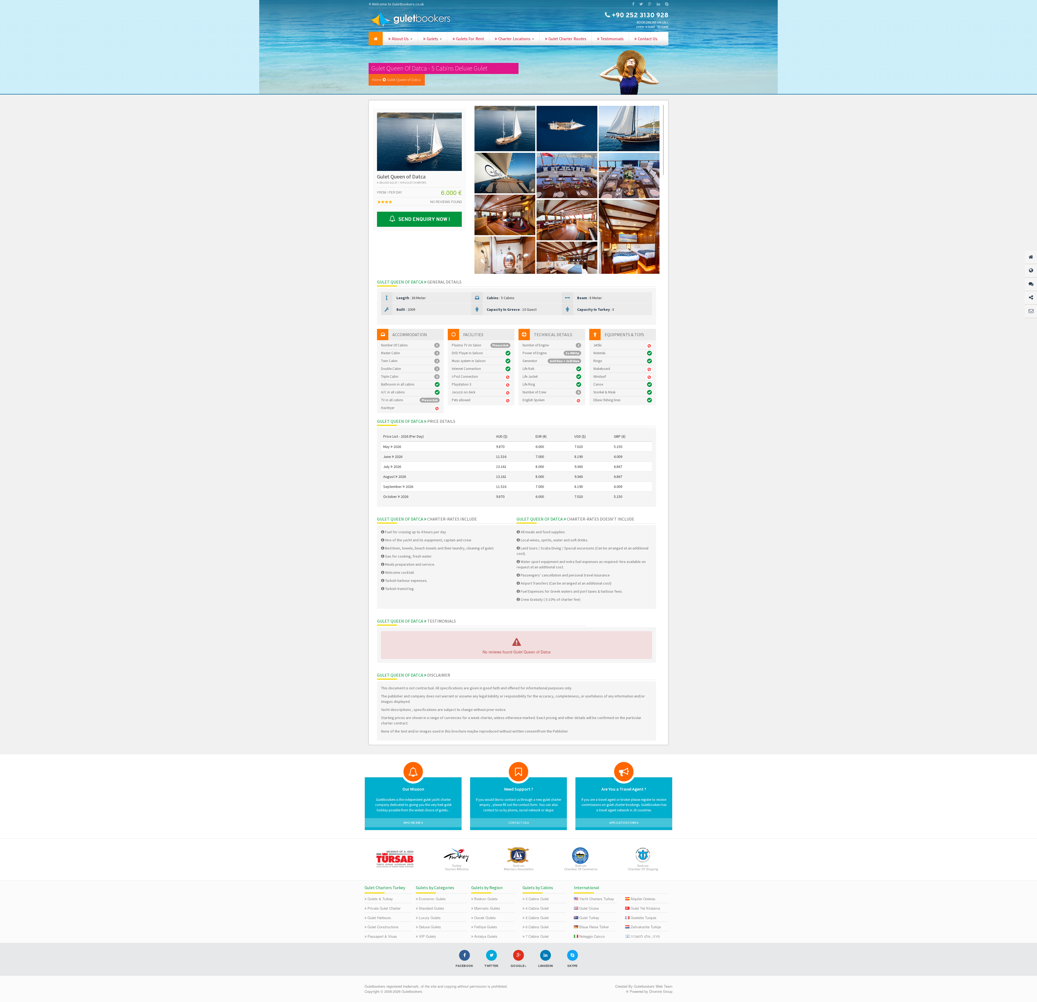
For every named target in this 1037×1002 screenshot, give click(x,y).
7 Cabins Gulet (537, 936)
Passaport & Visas (382, 936)
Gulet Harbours (379, 917)
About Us (400, 39)
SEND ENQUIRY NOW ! (423, 219)
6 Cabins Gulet (537, 926)
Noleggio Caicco (592, 936)
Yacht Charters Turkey (596, 898)
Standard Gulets (431, 908)
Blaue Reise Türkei (594, 926)
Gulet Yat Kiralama (645, 908)
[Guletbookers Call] (666, 4)
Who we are (412, 823)
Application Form (623, 823)
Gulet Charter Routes (566, 39)
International (586, 887)
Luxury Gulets (430, 917)
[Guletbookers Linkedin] (658, 4)
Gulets (432, 39)
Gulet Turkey (589, 917)
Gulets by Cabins (538, 887)
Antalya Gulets (485, 936)
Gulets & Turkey (380, 898)
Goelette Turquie (643, 917)
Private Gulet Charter (384, 908)
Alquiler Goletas (643, 898)
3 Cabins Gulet (537, 898)
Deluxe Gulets (430, 926)
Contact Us (647, 39)
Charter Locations (514, 39)
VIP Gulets (427, 936)
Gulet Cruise (589, 908)
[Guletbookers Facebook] (633, 4)
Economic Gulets (432, 898)
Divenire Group (660, 991)
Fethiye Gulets (485, 926)
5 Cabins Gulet (537, 917)
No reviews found (446, 202)
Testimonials (612, 39)
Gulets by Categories (435, 887)
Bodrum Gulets (486, 898)
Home (376, 79)
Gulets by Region (487, 887)
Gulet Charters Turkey (385, 887)
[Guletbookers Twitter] (641, 4)
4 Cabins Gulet (537, 908)
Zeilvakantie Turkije (646, 926)
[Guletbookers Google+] (650, 4)
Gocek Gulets (485, 917)
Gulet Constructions (383, 926)
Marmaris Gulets (487, 908)
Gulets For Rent (469, 39)
